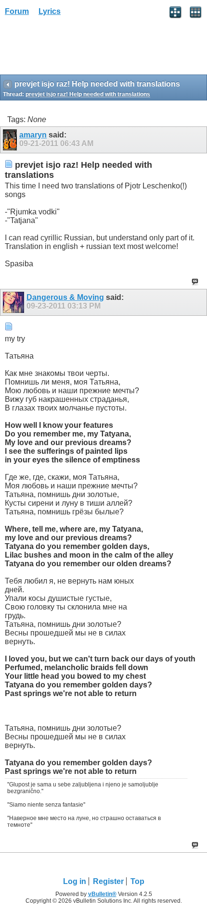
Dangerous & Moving (65, 297)
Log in (74, 881)
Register (108, 881)
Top (137, 881)
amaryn (33, 135)
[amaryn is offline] (11, 139)
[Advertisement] (77, 49)
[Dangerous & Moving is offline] (14, 302)
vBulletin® (102, 894)
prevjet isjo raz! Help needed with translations (88, 94)
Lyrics (50, 11)
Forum (17, 11)
